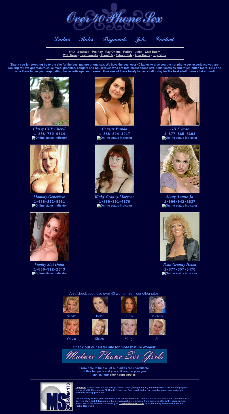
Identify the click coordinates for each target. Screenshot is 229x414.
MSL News (70, 55)
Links (138, 51)
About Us (106, 55)
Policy (127, 51)
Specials (83, 51)
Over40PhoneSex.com (131, 403)
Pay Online (113, 51)
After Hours (142, 55)
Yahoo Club (124, 55)
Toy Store (159, 55)
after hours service (123, 374)
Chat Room (152, 51)
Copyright (81, 387)
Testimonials (89, 55)
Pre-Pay (97, 51)
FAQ (72, 51)
